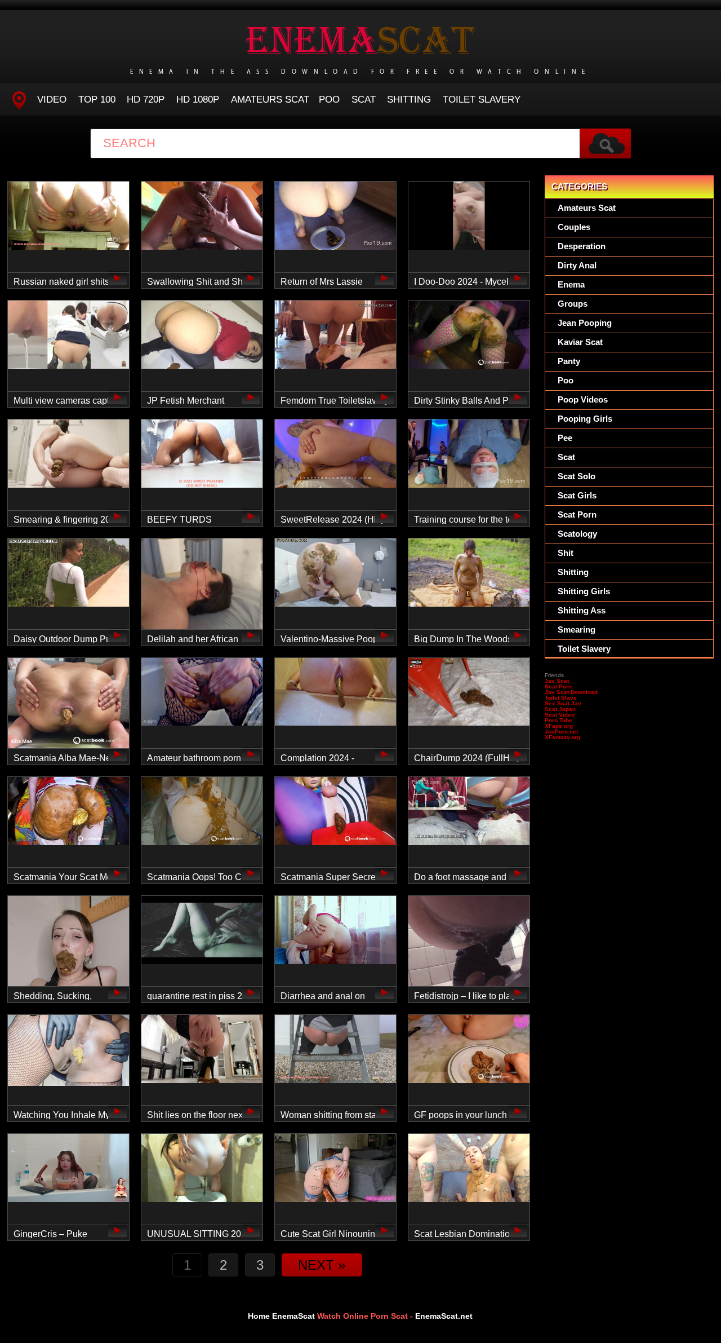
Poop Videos (583, 399)
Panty (569, 361)
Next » (321, 1265)
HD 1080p (197, 99)
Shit (565, 553)
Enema (571, 284)
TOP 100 (96, 99)
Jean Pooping (585, 323)
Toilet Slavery (481, 99)
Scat (363, 99)
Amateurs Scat (270, 99)
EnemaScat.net (444, 1315)
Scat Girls (577, 495)
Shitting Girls (584, 591)
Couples (574, 227)
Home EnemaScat (281, 1315)
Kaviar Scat (580, 342)
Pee (565, 438)
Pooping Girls (585, 418)
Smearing (576, 629)
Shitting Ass (582, 610)
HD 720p (145, 99)
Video (51, 99)
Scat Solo (576, 476)
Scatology (577, 533)
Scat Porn (577, 514)
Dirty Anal (577, 265)
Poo (329, 99)
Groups (573, 303)
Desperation (582, 246)
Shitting (409, 99)
